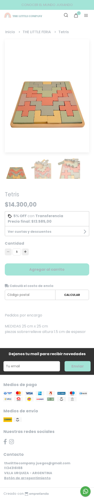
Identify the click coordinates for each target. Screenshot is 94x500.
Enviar (77, 366)
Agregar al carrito (47, 269)
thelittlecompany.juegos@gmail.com (37, 463)
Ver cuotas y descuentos (29, 231)
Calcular (72, 295)
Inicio (10, 32)
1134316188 (13, 468)
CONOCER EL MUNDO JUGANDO (47, 4)
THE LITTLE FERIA (37, 32)
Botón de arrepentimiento (27, 478)
